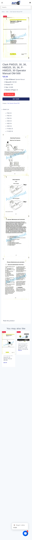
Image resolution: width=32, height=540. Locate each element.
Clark (7, 11)
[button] (2, 3)
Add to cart (10, 94)
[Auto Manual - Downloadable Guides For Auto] (16, 2)
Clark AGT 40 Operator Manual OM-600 (7, 359)
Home (3, 11)
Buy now (16, 99)
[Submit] (28, 8)
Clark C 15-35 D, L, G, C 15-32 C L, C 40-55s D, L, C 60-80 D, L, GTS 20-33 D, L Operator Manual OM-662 (23, 348)
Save (6, 16)
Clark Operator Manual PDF (16, 11)
